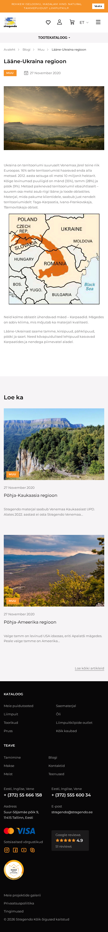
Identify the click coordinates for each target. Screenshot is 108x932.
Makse (9, 766)
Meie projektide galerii (22, 895)
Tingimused (14, 911)
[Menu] (98, 22)
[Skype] (32, 851)
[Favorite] (48, 22)
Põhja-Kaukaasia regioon (30, 495)
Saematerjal (66, 706)
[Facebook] (15, 851)
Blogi (52, 757)
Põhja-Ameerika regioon (30, 622)
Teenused (56, 774)
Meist (8, 774)
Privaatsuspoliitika (19, 903)
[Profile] (59, 23)
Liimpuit (11, 714)
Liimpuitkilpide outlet (74, 723)
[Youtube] (24, 851)
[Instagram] (7, 851)
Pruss (8, 731)
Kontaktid (56, 766)
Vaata (98, 6)
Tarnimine (12, 757)
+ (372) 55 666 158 (23, 794)
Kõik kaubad (66, 731)
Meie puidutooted (18, 706)
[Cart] (72, 23)
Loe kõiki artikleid (89, 668)
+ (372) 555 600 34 (71, 794)
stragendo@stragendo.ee (72, 812)
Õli (58, 714)
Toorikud (11, 723)
